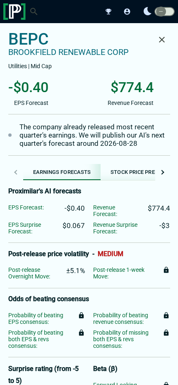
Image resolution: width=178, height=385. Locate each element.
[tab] (62, 172)
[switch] (164, 12)
